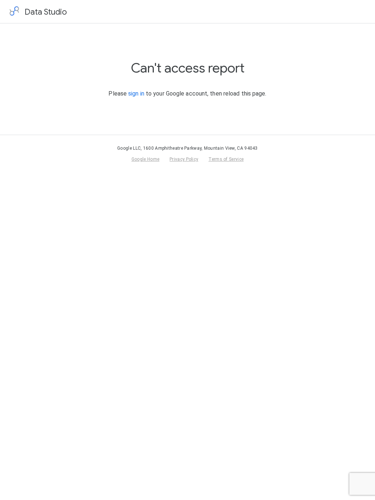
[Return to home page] (14, 11)
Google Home (145, 159)
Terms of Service (226, 159)
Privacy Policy (184, 159)
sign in (136, 93)
